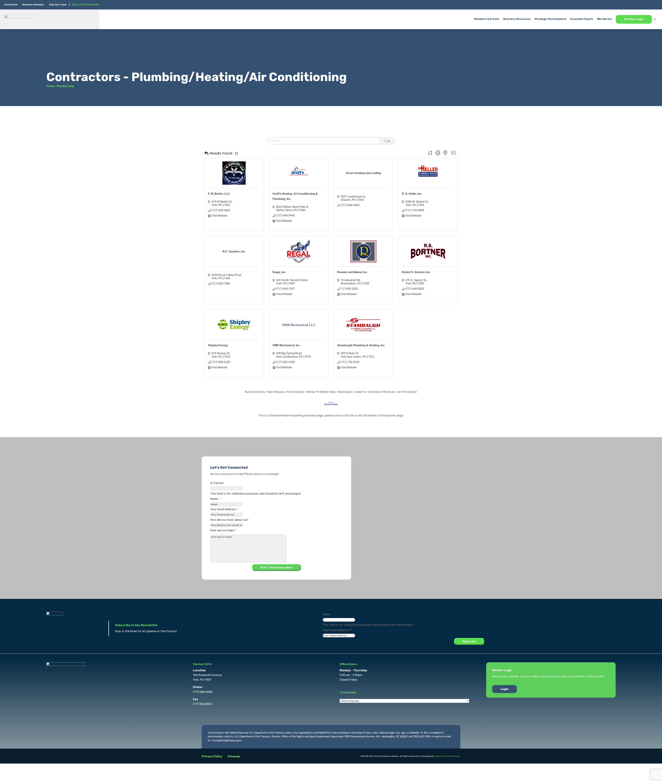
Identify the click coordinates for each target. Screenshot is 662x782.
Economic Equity (581, 19)
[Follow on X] (634, 4)
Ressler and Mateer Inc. (352, 272)
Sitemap (234, 756)
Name (215, 498)
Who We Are (604, 19)
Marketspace (345, 392)
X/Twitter (217, 483)
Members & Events (486, 19)
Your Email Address (224, 509)
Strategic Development (550, 19)
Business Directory (255, 392)
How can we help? (223, 530)
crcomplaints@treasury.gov (226, 740)
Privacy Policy (212, 756)
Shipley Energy (218, 345)
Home (50, 86)
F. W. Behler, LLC (219, 193)
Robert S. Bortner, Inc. (416, 272)
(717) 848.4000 (203, 692)
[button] (206, 153)
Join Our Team (57, 4)
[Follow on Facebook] (627, 4)
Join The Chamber (407, 392)
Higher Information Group (447, 756)
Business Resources (517, 19)
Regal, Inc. (279, 272)
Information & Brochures (381, 392)
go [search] (388, 140)
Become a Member (33, 4)
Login (504, 689)
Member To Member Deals (321, 392)
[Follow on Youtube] (655, 4)
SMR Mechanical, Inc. (286, 345)
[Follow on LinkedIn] (648, 4)
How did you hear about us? (229, 519)
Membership (65, 86)
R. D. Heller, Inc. (412, 193)
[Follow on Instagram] (641, 4)
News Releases (275, 392)
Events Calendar (295, 392)
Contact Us (11, 4)
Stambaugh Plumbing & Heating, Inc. (361, 345)
